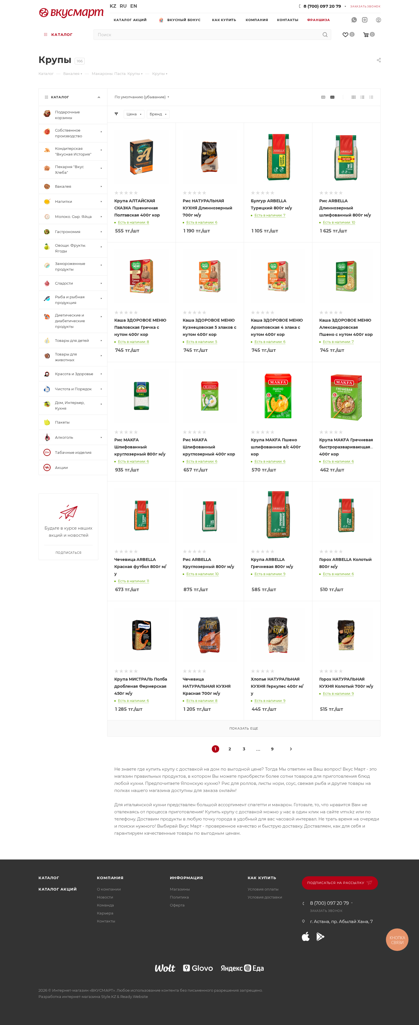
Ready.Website (134, 996)
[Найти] (325, 34)
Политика (179, 897)
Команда (105, 905)
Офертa (177, 905)
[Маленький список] (323, 97)
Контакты (106, 921)
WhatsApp (354, 20)
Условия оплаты (263, 889)
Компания (110, 877)
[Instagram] (365, 20)
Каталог (48, 877)
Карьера (105, 913)
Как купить (262, 877)
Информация (186, 877)
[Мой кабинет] (378, 20)
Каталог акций (57, 889)
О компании (109, 889)
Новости (105, 897)
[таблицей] (371, 97)
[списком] (362, 97)
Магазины (180, 889)
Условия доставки (265, 897)
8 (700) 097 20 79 (322, 6)
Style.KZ (108, 996)
